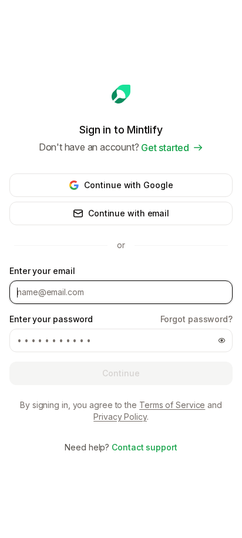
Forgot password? (196, 319)
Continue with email (128, 213)
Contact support (144, 447)
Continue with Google (128, 185)
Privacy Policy (120, 417)
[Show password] (221, 340)
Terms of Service (172, 405)
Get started (165, 147)
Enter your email (42, 271)
